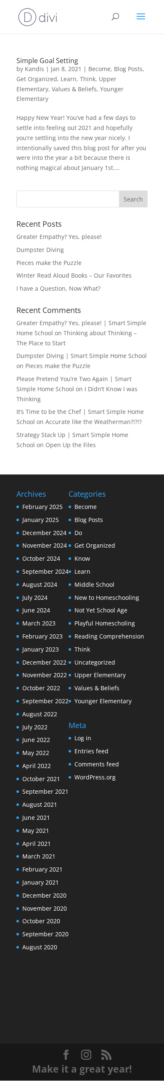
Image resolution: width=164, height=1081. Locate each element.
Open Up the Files (70, 445)
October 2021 (41, 779)
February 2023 (42, 636)
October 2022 (41, 688)
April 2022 (36, 766)
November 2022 (44, 675)
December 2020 (44, 895)
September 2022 (45, 701)
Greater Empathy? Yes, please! (59, 237)
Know (82, 558)
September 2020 (45, 934)
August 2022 (39, 714)
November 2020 (44, 908)
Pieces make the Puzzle (49, 263)
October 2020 (41, 921)
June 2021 (36, 817)
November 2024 (44, 545)
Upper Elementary (100, 675)
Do (78, 533)
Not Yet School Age (100, 610)
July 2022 (35, 727)
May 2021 (35, 831)
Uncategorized (94, 662)
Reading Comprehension (109, 636)
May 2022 (35, 753)
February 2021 (42, 869)
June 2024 (36, 610)
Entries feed (91, 751)
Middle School (94, 584)
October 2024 (41, 558)
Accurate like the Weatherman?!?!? (93, 422)
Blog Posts (128, 69)
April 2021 (36, 844)
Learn (69, 79)
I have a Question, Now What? (58, 288)
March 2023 (39, 623)
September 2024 (45, 571)
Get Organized (36, 79)
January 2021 (40, 882)
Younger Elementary (103, 701)
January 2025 (40, 520)
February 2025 (42, 507)
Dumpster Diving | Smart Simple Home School (81, 356)
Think (87, 79)
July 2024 (35, 597)
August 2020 (39, 947)
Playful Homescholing (104, 623)
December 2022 (44, 662)
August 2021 (39, 804)
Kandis (34, 69)
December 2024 (44, 533)
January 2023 (40, 649)
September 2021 (45, 791)
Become (99, 69)
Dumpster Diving (40, 250)
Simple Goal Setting (47, 60)
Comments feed (96, 764)
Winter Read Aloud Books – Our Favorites (74, 275)
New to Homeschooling (106, 597)
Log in (82, 738)
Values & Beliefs (74, 89)
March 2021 (39, 856)
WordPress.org (95, 777)
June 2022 (36, 740)
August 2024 (39, 584)
